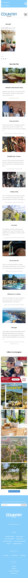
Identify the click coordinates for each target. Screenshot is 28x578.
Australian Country (14, 98)
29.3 (5, 133)
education (20, 202)
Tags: (2, 56)
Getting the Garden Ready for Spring (14, 87)
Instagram (14, 555)
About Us (14, 566)
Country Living (19, 538)
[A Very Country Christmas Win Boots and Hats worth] (14, 369)
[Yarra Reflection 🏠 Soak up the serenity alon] (14, 449)
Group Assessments (14, 121)
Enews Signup (5, 5)
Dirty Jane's (19, 271)
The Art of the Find (14, 260)
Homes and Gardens (7, 541)
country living (21, 237)
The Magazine (5, 2)
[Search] (25, 3)
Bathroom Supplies (17, 543)
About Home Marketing (19, 541)
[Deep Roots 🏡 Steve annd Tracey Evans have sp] (14, 476)
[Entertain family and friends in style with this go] (14, 423)
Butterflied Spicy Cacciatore (14, 156)
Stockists (8, 543)
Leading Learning (14, 191)
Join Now (24, 505)
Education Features (9, 538)
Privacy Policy (14, 573)
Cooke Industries (19, 304)
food (20, 169)
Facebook (6, 555)
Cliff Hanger (14, 327)
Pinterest (23, 555)
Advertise (14, 568)
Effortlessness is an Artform (14, 294)
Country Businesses (9, 536)
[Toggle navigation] (25, 14)
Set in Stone (14, 225)
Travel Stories (19, 536)
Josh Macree (5, 28)
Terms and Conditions (14, 571)
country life (20, 133)
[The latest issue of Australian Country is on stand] (14, 396)
